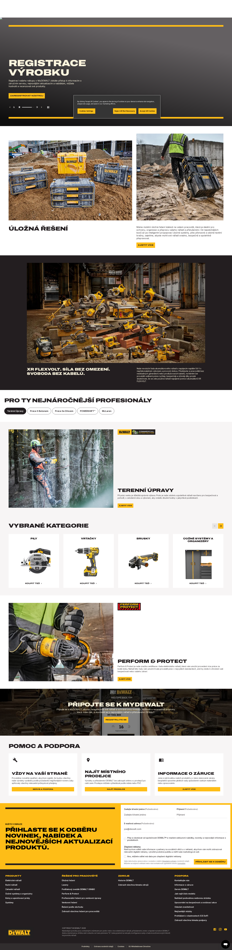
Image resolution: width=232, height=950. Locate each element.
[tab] (15, 411)
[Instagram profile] (220, 929)
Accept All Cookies (147, 111)
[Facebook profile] (215, 929)
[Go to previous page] (10, 107)
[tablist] (116, 411)
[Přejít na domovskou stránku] (19, 932)
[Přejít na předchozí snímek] (215, 526)
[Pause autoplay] (48, 107)
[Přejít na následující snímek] (220, 526)
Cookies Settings (86, 111)
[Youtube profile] (225, 929)
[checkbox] (125, 839)
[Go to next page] (41, 107)
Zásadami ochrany (169, 861)
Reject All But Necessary (125, 111)
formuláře (181, 863)
